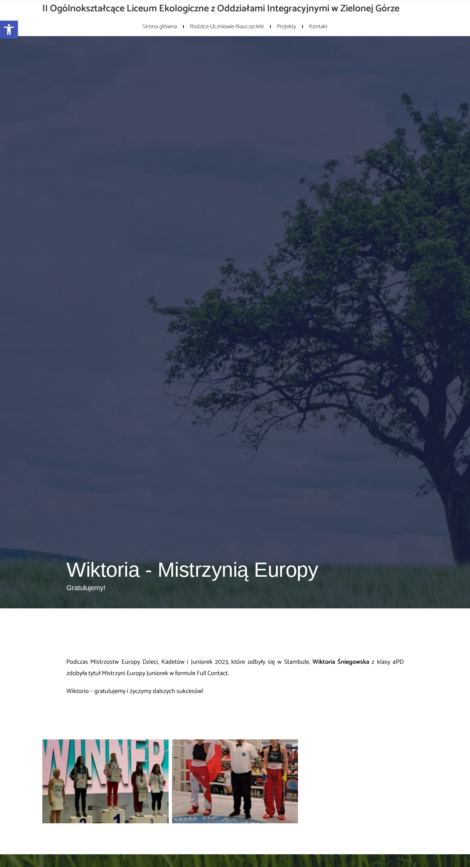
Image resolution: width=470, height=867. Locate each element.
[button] (9, 30)
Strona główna (159, 26)
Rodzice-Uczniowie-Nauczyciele (227, 26)
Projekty (286, 26)
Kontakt (318, 26)
